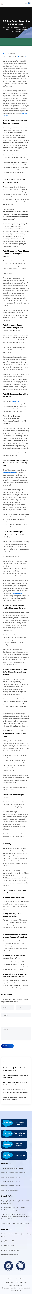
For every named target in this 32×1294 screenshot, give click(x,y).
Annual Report (20, 1279)
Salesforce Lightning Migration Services (13, 1173)
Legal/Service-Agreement (16, 1285)
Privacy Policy (9, 1282)
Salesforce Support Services (9, 1190)
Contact (10, 1279)
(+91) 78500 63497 (7, 1245)
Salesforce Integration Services (10, 1181)
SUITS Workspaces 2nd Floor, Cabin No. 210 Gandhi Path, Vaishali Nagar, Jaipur (14, 1209)
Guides (21, 56)
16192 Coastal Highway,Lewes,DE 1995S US (15, 1223)
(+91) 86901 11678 (7, 1241)
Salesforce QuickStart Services (10, 1185)
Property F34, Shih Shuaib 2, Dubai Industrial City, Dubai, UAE (15, 1202)
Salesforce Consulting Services (10, 1177)
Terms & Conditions (21, 1282)
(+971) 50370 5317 (7, 1250)
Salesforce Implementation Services (12, 1168)
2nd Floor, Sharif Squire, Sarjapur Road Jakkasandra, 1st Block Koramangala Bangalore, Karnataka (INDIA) (15, 1216)
